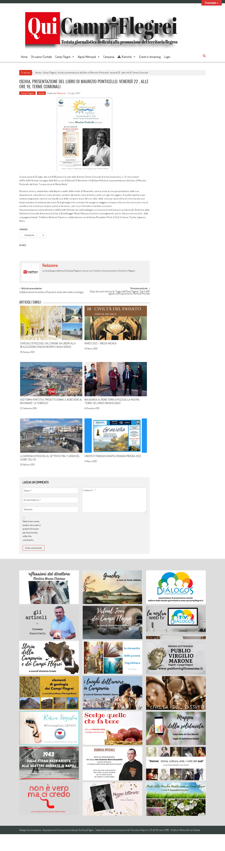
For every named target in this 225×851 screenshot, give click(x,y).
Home (24, 57)
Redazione (61, 93)
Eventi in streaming (150, 57)
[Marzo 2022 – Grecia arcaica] (115, 323)
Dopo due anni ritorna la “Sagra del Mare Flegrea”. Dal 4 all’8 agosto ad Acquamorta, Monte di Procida (120, 292)
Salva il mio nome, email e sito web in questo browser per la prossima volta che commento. (32, 530)
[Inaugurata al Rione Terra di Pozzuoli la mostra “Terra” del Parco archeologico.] (115, 379)
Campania (108, 57)
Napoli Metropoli (87, 57)
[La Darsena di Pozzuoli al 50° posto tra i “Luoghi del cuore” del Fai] (51, 435)
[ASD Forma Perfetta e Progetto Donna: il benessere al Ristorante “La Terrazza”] (51, 379)
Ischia (41, 93)
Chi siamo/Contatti (41, 57)
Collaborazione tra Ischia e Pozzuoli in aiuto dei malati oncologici (51, 292)
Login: (167, 57)
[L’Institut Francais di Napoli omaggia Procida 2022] (115, 435)
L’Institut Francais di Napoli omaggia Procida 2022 (112, 456)
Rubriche (127, 57)
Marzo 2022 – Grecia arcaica (100, 343)
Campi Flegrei (62, 57)
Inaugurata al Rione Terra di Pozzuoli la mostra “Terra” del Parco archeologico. (111, 401)
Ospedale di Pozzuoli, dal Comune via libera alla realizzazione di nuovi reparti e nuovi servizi (48, 345)
